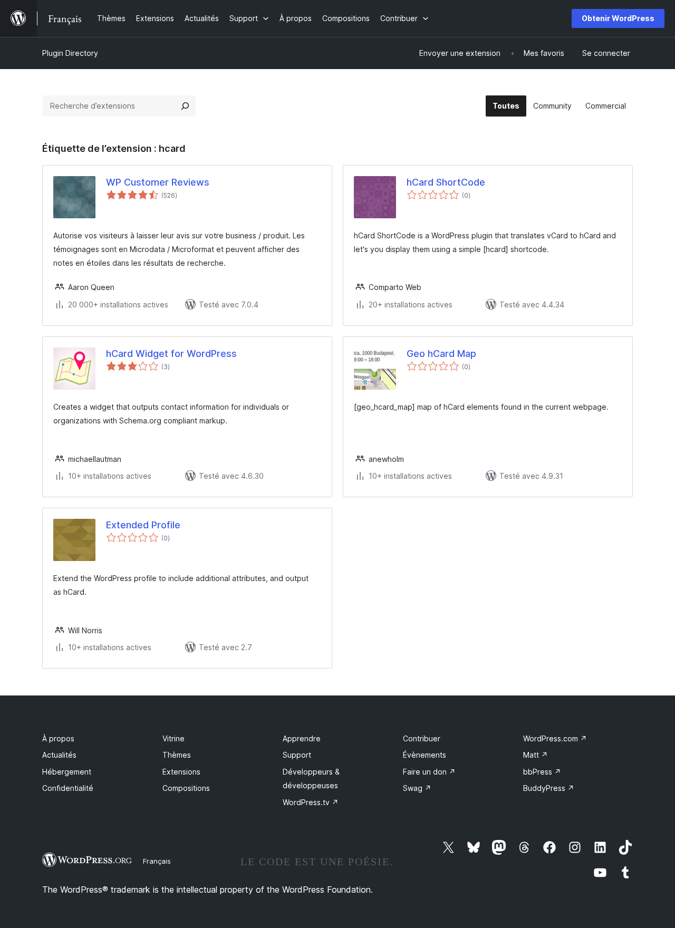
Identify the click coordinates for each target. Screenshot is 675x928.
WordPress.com (555, 738)
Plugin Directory (70, 53)
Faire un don (429, 771)
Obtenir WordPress (618, 18)
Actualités (59, 754)
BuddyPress (548, 788)
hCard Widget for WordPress (171, 353)
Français (157, 861)
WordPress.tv (311, 802)
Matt (535, 754)
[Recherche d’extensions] (185, 106)
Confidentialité (67, 788)
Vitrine (173, 738)
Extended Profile (143, 524)
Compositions (186, 788)
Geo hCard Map (441, 353)
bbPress (542, 771)
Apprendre (302, 738)
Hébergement (66, 771)
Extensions (181, 771)
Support (297, 754)
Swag (417, 788)
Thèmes (176, 754)
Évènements (424, 754)
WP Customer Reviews (157, 182)
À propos (58, 738)
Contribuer (421, 738)
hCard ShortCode (446, 182)
